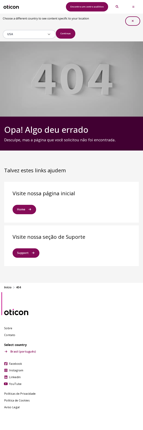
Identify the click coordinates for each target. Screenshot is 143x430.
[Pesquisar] (117, 6)
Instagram (16, 370)
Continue (65, 33)
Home (21, 209)
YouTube (15, 384)
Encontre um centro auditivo (87, 6)
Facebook (15, 364)
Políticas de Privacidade (20, 394)
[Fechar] (132, 21)
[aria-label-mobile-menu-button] (133, 6)
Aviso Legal (12, 407)
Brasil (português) (23, 351)
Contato (9, 335)
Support (23, 253)
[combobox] (26, 34)
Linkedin (15, 377)
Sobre (8, 328)
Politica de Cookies (17, 400)
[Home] (11, 7)
